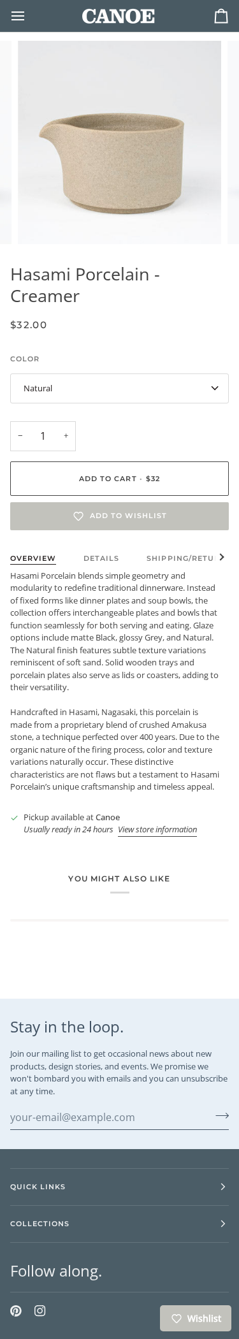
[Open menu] (29, 16)
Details (101, 558)
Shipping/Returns (189, 558)
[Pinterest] (16, 1311)
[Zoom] (42, 220)
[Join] (218, 1115)
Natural (38, 388)
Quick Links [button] (38, 1186)
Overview (33, 558)
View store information (157, 829)
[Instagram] (40, 1311)
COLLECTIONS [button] (39, 1223)
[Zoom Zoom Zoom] (119, 142)
